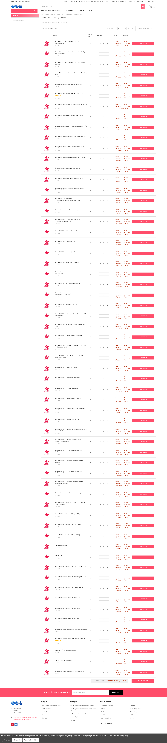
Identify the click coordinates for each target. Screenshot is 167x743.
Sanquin (132, 705)
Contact (81, 11)
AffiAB (73, 720)
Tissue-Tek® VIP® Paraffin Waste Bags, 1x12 (68, 210)
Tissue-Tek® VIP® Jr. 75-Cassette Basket (67, 283)
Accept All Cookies (30, 740)
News (90, 11)
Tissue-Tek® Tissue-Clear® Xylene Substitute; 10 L (70, 671)
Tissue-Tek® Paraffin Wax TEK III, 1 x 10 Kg (67, 608)
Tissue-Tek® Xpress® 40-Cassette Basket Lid (69, 178)
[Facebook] (15, 724)
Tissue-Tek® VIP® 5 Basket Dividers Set (67, 419)
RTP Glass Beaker (60, 556)
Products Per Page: (143, 28)
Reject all (17, 740)
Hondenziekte (106, 723)
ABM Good (104, 715)
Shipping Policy (65, 732)
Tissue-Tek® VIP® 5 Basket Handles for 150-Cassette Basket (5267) (68, 440)
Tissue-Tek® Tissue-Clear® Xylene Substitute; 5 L (70, 638)
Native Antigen (134, 712)
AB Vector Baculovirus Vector (80, 714)
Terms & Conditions (29, 732)
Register (154, 1)
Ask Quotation (69, 11)
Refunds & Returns (101, 732)
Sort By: (44, 28)
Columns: (110, 28)
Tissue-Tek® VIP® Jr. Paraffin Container (67, 262)
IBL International (106, 718)
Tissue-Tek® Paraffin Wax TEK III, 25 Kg (67, 619)
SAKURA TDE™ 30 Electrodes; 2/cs (65, 650)
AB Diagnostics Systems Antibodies (82, 705)
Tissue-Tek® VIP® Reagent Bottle (65, 241)
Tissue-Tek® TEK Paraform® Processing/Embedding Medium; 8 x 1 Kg (67, 199)
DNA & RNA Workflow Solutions (50, 11)
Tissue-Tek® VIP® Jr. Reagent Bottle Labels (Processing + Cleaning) (68, 294)
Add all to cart (143, 680)
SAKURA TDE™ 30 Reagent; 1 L (64, 660)
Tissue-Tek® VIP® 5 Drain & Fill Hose (66, 367)
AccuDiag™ (74, 717)
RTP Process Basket (61, 545)
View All (132, 718)
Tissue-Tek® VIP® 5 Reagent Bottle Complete (69, 336)
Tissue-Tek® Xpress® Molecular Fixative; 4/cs (69, 116)
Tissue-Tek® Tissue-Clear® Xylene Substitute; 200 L (71, 629)
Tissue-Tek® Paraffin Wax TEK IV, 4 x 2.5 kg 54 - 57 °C (71, 587)
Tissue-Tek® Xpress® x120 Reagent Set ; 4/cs (69, 93)
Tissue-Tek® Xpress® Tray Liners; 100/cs (67, 168)
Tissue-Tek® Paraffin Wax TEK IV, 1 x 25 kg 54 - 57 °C (70, 566)
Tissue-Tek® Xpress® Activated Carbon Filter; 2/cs (70, 157)
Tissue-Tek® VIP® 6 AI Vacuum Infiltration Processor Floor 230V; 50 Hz (68, 220)
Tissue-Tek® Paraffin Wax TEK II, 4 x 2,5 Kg (68, 524)
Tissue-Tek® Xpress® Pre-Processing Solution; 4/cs (71, 126)
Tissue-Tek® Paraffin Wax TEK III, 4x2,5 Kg (67, 598)
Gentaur (103, 712)
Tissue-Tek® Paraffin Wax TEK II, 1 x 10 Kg (67, 535)
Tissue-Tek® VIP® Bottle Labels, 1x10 (66, 231)
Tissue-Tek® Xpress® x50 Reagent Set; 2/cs (68, 84)
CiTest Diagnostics (135, 709)
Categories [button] (16, 11)
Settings (7, 740)
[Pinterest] (12, 724)
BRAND (103, 709)
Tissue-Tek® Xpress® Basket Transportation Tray (70, 136)
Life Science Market (107, 705)
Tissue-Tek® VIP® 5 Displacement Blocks (67, 377)
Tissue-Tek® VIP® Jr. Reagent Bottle (66, 304)
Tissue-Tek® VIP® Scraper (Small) (65, 252)
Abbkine (132, 715)
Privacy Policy (138, 732)
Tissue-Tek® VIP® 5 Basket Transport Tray (68, 493)
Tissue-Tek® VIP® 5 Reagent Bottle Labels (68, 398)
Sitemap (44, 718)
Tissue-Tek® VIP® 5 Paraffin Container (66, 388)
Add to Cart (143, 43)
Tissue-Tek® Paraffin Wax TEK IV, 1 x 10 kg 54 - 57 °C (70, 577)
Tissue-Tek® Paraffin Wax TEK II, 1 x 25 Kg (67, 514)
